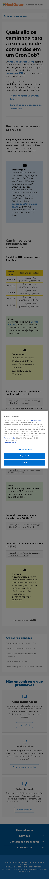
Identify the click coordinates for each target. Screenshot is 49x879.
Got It (24, 463)
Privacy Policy (10, 438)
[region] (24, 439)
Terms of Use (35, 420)
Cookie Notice (10, 442)
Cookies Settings (24, 449)
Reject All (24, 456)
